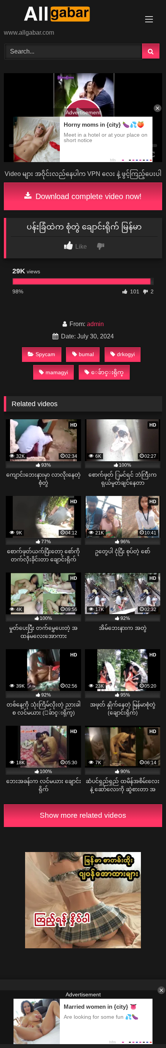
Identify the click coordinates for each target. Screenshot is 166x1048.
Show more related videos (83, 815)
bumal (86, 354)
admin (95, 324)
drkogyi (126, 354)
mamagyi (57, 372)
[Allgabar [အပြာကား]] (68, 15)
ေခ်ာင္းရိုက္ (107, 372)
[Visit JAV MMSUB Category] (83, 946)
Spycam (45, 354)
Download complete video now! (87, 196)
